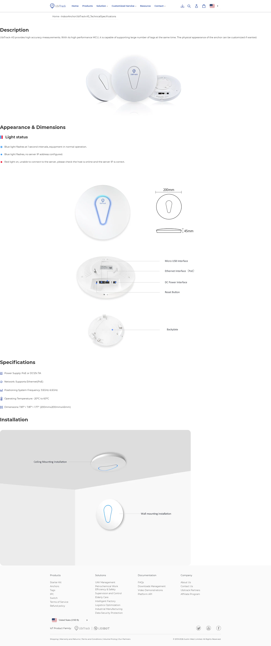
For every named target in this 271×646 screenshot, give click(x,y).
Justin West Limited (193, 639)
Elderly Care (101, 597)
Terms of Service (59, 602)
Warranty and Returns (70, 639)
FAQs (141, 582)
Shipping (54, 639)
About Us (186, 582)
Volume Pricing (110, 639)
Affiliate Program (190, 594)
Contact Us (187, 586)
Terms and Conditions (92, 639)
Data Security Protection (109, 613)
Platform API (145, 594)
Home (55, 16)
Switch (54, 598)
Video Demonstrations (150, 590)
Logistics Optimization (107, 605)
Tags (52, 590)
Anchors (54, 586)
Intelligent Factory (105, 601)
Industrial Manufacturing (108, 609)
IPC (52, 594)
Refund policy (57, 605)
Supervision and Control (108, 593)
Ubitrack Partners (190, 590)
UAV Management (105, 582)
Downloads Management (152, 586)
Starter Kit (55, 582)
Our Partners (124, 639)
